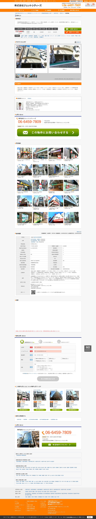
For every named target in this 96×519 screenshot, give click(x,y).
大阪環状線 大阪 (54, 419)
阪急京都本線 (58, 493)
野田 (47, 483)
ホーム (16, 501)
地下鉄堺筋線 (40, 493)
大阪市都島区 (19, 461)
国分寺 (54, 467)
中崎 (20, 469)
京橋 (35, 483)
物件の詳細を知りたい (41, 358)
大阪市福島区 (25, 461)
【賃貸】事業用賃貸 (31, 508)
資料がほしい (52, 358)
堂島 (45, 467)
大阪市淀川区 (38, 461)
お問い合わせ (43, 506)
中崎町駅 (55, 406)
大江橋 (55, 475)
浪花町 (75, 467)
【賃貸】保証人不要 (31, 506)
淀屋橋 (39, 481)
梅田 (39, 240)
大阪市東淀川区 (31, 461)
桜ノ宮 (70, 481)
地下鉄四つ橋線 (28, 494)
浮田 (33, 469)
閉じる (89, 517)
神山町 (17, 469)
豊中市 (48, 461)
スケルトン (63, 35)
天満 (26, 467)
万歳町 (60, 467)
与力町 (43, 469)
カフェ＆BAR (57, 35)
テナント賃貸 (41, 35)
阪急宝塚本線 (64, 493)
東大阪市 (52, 461)
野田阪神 (38, 483)
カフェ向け (30, 37)
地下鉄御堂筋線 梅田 (44, 419)
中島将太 (29, 98)
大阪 (37, 241)
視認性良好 (36, 37)
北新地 (27, 475)
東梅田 (38, 239)
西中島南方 (50, 483)
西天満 (20, 467)
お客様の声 (43, 503)
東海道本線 (70, 493)
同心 (51, 467)
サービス (68, 35)
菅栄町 (27, 469)
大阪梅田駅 (30, 35)
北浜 (50, 481)
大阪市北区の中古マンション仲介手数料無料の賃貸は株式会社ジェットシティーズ (55, 502)
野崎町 (30, 469)
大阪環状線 (33, 241)
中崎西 (61, 404)
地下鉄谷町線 (33, 239)
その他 (50, 360)
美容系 (72, 35)
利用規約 (25, 373)
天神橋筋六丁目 (35, 475)
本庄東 (39, 467)
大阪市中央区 (44, 461)
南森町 (40, 469)
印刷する (78, 42)
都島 (20, 483)
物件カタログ (18, 510)
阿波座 (32, 483)
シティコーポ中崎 (53, 390)
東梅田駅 (35, 35)
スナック (52, 35)
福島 (67, 481)
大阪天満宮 (23, 475)
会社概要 (17, 503)
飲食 (48, 35)
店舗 (46, 35)
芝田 (36, 467)
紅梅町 (28, 404)
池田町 (68, 467)
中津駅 (38, 406)
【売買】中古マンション (32, 510)
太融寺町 (23, 469)
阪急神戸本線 (76, 493)
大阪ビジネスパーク (26, 483)
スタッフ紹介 (43, 501)
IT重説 (76, 35)
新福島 (76, 481)
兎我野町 (40, 237)
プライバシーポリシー (33, 373)
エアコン (25, 37)
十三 (45, 483)
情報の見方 (79, 231)
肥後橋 (52, 481)
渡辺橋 (58, 475)
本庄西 (47, 469)
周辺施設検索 (43, 504)
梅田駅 (26, 35)
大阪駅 (22, 35)
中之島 (62, 475)
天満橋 (73, 481)
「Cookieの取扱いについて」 (71, 517)
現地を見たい (65, 358)
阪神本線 (52, 493)
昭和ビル (19, 390)
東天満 (28, 467)
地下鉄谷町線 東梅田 (33, 419)
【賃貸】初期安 (30, 504)
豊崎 (23, 467)
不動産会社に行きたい (41, 360)
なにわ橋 (52, 475)
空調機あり (41, 37)
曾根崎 (57, 467)
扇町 (46, 475)
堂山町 (42, 467)
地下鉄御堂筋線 (34, 240)
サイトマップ (18, 508)
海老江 (41, 483)
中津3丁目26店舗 (36, 390)
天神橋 (17, 467)
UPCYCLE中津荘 (69, 390)
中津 (44, 404)
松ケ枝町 (64, 467)
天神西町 (37, 469)
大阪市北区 (35, 237)
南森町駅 (22, 406)
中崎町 (40, 475)
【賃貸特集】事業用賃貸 (21, 455)
